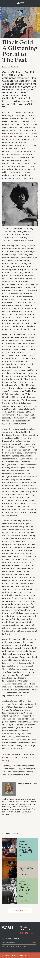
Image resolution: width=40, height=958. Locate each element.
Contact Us (25, 930)
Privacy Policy (21, 955)
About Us (24, 927)
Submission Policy (8, 955)
